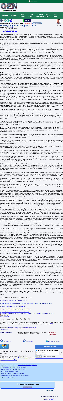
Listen (27, 21)
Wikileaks (32, 327)
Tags (36, 327)
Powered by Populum (49, 399)
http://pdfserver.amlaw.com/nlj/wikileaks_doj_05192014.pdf (15, 309)
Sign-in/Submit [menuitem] (31, 15)
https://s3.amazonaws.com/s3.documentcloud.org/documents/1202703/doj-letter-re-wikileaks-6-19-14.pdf (27, 313)
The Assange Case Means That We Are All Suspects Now (12, 373)
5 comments (10, 27)
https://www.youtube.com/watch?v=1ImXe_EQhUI (12, 306)
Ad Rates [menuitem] (47, 15)
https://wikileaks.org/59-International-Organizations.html (14, 312)
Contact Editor (29, 341)
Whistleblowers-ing (26, 327)
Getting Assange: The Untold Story (8, 377)
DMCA (16, 31)
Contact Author (7, 341)
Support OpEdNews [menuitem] (39, 15)
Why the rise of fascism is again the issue (9, 371)
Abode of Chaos (8, 31)
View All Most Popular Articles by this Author (27, 365)
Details (13, 31)
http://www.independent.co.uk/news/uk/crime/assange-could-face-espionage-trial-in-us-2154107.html (26, 303)
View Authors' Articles (53, 341)
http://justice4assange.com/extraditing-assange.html (13, 300)
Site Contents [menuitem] (22, 15)
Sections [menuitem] (5, 15)
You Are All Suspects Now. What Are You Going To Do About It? (13, 367)
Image (4, 31)
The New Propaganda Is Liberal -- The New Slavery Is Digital (13, 369)
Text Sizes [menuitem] (55, 15)
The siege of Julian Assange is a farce (18, 25)
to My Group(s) (4, 329)
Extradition (9, 327)
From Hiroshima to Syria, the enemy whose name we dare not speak (15, 375)
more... (52, 323)
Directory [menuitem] (14, 15)
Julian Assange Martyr (16, 327)
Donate (20, 358)
